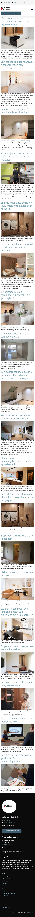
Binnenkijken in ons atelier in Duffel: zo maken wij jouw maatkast (16, 156)
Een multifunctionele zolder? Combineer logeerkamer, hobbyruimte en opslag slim (16, 374)
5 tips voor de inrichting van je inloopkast (17, 537)
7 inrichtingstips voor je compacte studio (13, 335)
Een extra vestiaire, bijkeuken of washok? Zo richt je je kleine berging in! (17, 496)
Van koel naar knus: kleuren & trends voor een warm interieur (17, 247)
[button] (32, 9)
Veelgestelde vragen (8, 893)
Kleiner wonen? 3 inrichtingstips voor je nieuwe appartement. (17, 461)
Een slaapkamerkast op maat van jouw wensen (17, 683)
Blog (3, 891)
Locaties (4, 887)
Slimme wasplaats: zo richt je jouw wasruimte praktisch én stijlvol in (17, 205)
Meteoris (30, 912)
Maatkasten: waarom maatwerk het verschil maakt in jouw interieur (17, 21)
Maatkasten (6, 877)
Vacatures (5, 895)
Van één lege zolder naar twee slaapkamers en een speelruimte (17, 64)
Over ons (5, 889)
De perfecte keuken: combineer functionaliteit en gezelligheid (16, 294)
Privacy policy (6, 908)
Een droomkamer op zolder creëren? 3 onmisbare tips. (16, 417)
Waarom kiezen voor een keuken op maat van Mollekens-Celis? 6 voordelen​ (17, 611)
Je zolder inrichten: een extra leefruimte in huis (16, 720)
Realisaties (5, 881)
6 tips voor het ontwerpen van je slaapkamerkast (17, 648)
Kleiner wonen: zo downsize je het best (17, 574)
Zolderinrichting (7, 879)
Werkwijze (5, 883)
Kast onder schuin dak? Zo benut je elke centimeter (15, 110)
